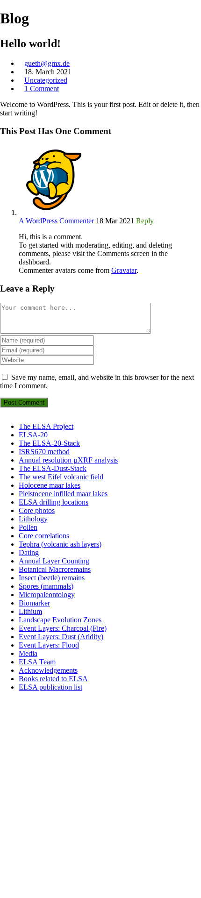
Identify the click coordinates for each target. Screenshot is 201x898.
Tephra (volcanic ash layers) (60, 544)
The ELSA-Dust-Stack (52, 468)
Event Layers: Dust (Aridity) (61, 637)
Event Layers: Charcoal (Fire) (63, 628)
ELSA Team (37, 662)
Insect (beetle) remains (52, 578)
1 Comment (41, 89)
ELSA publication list (50, 687)
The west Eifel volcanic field (61, 477)
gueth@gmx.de (47, 63)
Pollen (28, 527)
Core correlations (44, 536)
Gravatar (123, 270)
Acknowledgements (48, 670)
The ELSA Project (46, 426)
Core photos (37, 510)
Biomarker (34, 603)
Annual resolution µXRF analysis (68, 460)
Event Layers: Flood (49, 645)
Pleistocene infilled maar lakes (63, 494)
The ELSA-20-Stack (49, 443)
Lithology (33, 519)
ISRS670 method (44, 452)
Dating (29, 552)
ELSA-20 (33, 435)
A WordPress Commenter (56, 221)
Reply (145, 221)
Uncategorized (45, 80)
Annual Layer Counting (54, 561)
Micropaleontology (47, 595)
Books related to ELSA (53, 679)
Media (28, 653)
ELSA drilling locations (53, 502)
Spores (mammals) (46, 586)
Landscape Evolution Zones (60, 620)
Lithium (30, 611)
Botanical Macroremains (55, 569)
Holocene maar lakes (49, 485)
